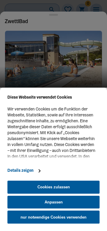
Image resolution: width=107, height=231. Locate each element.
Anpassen (54, 202)
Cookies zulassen (53, 187)
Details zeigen (20, 171)
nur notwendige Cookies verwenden (53, 217)
